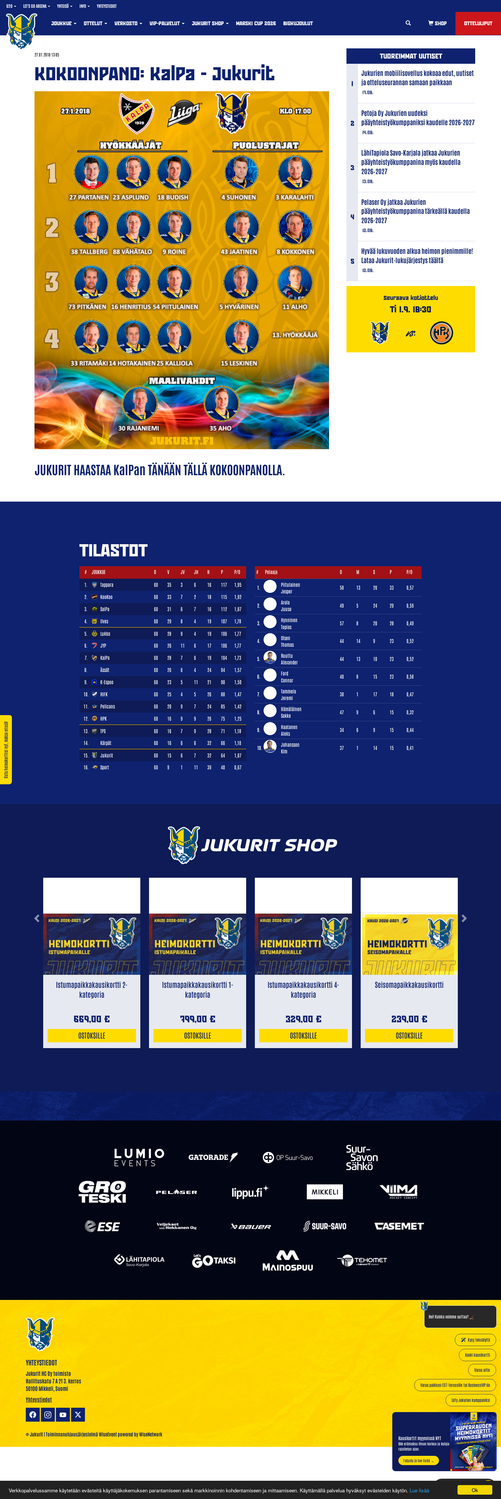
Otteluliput (478, 23)
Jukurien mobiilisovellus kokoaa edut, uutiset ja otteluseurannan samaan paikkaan (417, 77)
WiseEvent (108, 1434)
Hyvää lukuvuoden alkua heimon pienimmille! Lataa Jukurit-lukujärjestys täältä (417, 255)
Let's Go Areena (35, 5)
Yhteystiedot (107, 5)
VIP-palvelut (165, 23)
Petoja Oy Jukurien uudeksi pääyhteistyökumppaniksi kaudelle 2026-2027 (418, 117)
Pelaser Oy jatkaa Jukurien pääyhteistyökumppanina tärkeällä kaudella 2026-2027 (415, 211)
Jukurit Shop (208, 23)
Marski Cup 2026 (256, 23)
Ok (475, 1489)
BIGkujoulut (298, 23)
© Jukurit (34, 1434)
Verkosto (127, 23)
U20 (9, 5)
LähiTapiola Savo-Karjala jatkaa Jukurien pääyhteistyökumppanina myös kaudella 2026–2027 (410, 161)
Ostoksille (91, 1034)
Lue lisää (419, 1490)
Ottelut (94, 23)
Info (83, 5)
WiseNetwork (150, 1434)
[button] (36, 941)
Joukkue (62, 23)
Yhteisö (63, 5)
